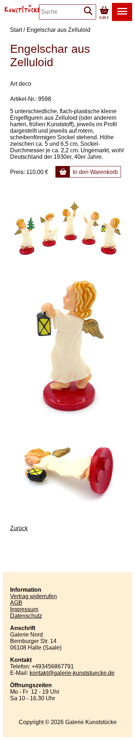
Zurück (19, 528)
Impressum (24, 609)
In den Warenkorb (95, 172)
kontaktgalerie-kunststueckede (72, 673)
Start (16, 30)
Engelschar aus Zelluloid (58, 30)
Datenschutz (26, 616)
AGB (16, 603)
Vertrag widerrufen (33, 596)
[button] (122, 12)
